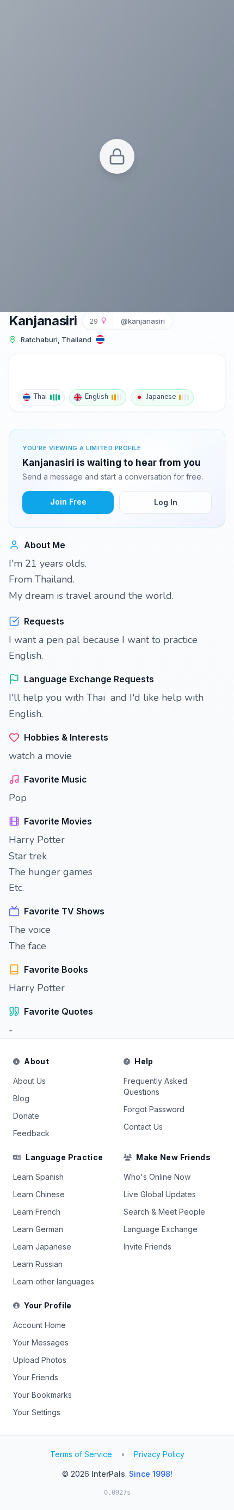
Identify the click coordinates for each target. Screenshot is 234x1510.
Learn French (36, 1211)
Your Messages (41, 1342)
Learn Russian (38, 1264)
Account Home (39, 1325)
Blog (21, 1098)
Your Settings (36, 1412)
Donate (26, 1115)
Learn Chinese (39, 1194)
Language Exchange (161, 1229)
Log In (165, 502)
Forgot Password (154, 1109)
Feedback (31, 1133)
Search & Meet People (164, 1211)
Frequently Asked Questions (155, 1086)
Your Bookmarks (42, 1394)
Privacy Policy (159, 1454)
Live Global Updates (160, 1194)
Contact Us (143, 1126)
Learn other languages (53, 1281)
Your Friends (35, 1377)
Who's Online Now (157, 1176)
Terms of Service (81, 1454)
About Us (29, 1080)
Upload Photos (39, 1360)
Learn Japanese (42, 1246)
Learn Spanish (38, 1176)
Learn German (38, 1229)
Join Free (68, 501)
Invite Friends (147, 1246)
